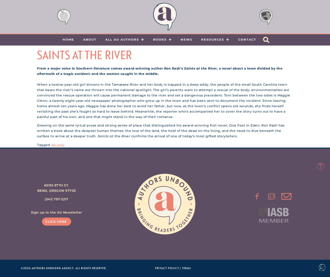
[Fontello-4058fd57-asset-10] (286, 196)
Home (68, 39)
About (89, 39)
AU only (58, 145)
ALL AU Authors (122, 39)
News (186, 39)
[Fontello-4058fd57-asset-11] (257, 196)
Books (160, 39)
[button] (266, 40)
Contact (247, 39)
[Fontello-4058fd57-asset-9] (272, 196)
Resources (212, 39)
